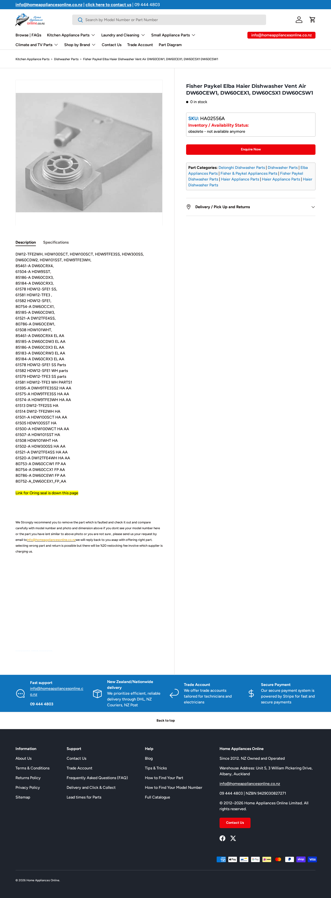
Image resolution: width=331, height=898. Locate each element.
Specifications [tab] (56, 242)
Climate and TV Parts (34, 44)
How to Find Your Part (164, 777)
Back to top (166, 720)
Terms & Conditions (32, 768)
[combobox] (169, 20)
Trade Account (140, 44)
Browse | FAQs (28, 35)
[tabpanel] (89, 452)
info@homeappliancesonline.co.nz (250, 783)
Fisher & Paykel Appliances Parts (249, 173)
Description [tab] (26, 242)
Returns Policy (28, 777)
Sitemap (23, 797)
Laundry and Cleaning (120, 35)
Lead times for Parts (84, 797)
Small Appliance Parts (170, 35)
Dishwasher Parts (66, 59)
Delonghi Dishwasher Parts (242, 167)
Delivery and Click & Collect (91, 787)
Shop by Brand (77, 44)
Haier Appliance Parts (240, 179)
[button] (312, 19)
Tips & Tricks (156, 768)
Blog (149, 758)
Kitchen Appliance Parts (68, 35)
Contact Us (111, 44)
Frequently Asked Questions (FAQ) (97, 777)
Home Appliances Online (42, 880)
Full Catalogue (157, 797)
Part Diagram (170, 44)
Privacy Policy (28, 787)
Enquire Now (251, 149)
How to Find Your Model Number (173, 787)
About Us (24, 758)
